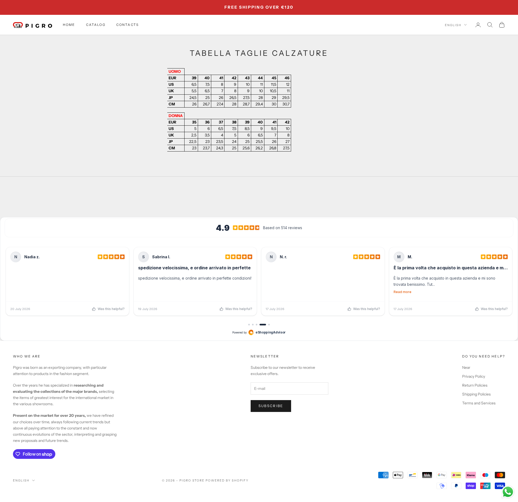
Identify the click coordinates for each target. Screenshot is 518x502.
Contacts (127, 25)
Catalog (95, 25)
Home (69, 25)
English (453, 25)
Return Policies (475, 385)
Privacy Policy (473, 376)
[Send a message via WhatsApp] (507, 491)
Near (466, 367)
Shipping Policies (476, 394)
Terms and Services (479, 403)
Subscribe (270, 406)
